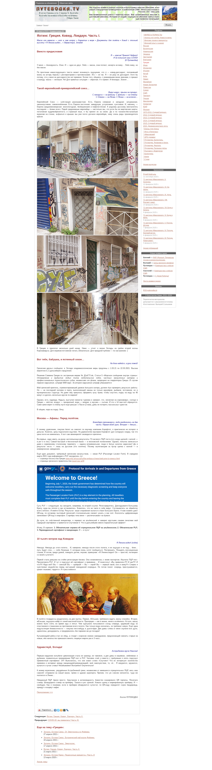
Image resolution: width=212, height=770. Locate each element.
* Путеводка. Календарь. (153, 140)
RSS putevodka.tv (150, 290)
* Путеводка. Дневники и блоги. (155, 143)
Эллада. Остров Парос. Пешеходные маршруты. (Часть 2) (69, 755)
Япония (146, 109)
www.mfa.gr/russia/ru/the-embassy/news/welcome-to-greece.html (93, 458)
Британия (147, 60)
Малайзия (147, 82)
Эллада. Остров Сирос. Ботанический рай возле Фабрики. (69, 737)
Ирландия (147, 68)
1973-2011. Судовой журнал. (155, 112)
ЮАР (145, 107)
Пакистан (147, 87)
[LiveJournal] (67, 710)
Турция (146, 98)
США (145, 93)
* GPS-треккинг (149, 137)
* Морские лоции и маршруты (155, 40)
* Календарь (148, 154)
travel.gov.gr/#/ (78, 461)
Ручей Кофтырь (149, 174)
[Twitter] (58, 710)
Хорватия (147, 104)
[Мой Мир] (64, 710)
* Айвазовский (149, 134)
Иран (145, 65)
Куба (145, 76)
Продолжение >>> (45, 692)
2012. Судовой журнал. (152, 115)
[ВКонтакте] (55, 710)
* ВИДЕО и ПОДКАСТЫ (152, 35)
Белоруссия (148, 48)
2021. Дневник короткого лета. (155, 126)
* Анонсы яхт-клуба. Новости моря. (157, 38)
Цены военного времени (164, 263)
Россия (146, 46)
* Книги (146, 156)
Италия (146, 71)
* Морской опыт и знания (153, 43)
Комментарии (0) (57, 31)
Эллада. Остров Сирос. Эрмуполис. (59, 743)
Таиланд (146, 96)
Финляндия (148, 101)
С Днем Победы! (162, 276)
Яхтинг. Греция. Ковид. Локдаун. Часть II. (65, 716)
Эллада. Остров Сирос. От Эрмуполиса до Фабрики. (67, 732)
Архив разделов (149, 164)
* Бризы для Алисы (151, 129)
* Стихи (146, 159)
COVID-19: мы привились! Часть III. (63, 720)
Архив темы (42, 762)
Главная (39, 25)
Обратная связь (66, 3)
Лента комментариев (152, 281)
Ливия (145, 79)
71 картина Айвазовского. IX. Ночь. (157, 195)
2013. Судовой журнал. (152, 118)
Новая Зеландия (150, 85)
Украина (146, 54)
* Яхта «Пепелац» (150, 132)
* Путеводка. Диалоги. (152, 145)
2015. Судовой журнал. (152, 123)
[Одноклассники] (61, 710)
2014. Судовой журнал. (152, 121)
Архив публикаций (150, 248)
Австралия (147, 57)
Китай (145, 73)
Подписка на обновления (46, 3)
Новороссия (148, 51)
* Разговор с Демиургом (153, 151)
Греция (45, 25)
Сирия (146, 90)
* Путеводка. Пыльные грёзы (155, 148)
